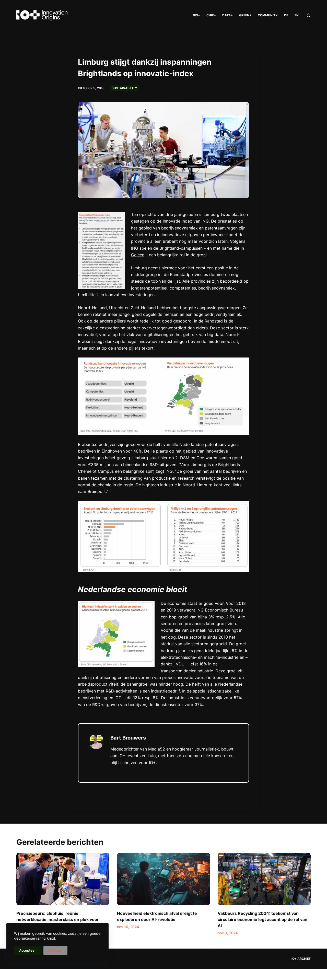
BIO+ (196, 15)
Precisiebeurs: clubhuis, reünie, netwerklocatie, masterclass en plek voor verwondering (57, 919)
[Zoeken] (309, 15)
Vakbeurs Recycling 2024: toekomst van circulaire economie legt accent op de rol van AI (262, 919)
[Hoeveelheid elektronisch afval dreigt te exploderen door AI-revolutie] (163, 879)
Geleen (137, 254)
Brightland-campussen (181, 248)
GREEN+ (245, 15)
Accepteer (27, 950)
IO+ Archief (301, 959)
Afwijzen (55, 950)
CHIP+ (211, 15)
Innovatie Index (177, 221)
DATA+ (227, 15)
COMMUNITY (268, 15)
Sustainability (124, 88)
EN (297, 15)
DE (286, 15)
